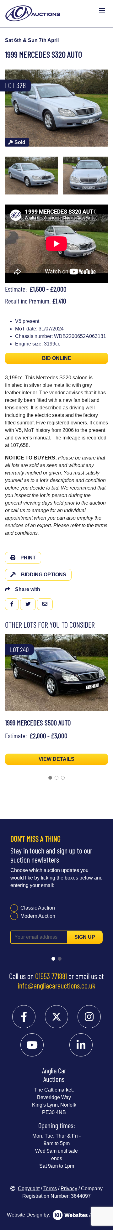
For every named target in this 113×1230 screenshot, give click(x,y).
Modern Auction (37, 916)
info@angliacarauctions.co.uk (56, 985)
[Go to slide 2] (56, 778)
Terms (50, 1188)
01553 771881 (51, 976)
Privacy (69, 1188)
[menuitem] (31, 176)
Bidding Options (43, 574)
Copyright (29, 1188)
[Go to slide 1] (50, 778)
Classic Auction (37, 908)
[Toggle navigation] (102, 11)
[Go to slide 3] (63, 778)
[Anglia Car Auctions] (50, 11)
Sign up (84, 937)
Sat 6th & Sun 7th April (32, 40)
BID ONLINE (56, 358)
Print (28, 557)
